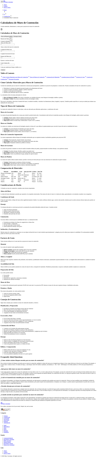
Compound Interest (8, 438)
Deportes (6, 430)
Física (5, 429)
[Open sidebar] (2, 2)
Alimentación (7, 422)
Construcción (7, 417)
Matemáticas (7, 426)
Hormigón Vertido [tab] (17, 36)
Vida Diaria (6, 420)
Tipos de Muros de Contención (37, 77)
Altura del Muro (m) (5, 42)
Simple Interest (7, 442)
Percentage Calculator (9, 439)
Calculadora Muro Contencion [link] (11, 17)
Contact (5, 6)
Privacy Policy (7, 7)
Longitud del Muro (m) (6, 49)
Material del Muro (5, 38)
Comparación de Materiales (52, 77)
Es (4, 14)
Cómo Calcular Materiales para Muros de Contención (15, 77)
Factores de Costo (80, 77)
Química (6, 416)
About (5, 4)
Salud (5, 425)
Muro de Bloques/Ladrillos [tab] (7, 36)
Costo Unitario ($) (5, 63)
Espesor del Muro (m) (6, 56)
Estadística (6, 432)
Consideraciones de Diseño (67, 77)
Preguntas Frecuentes (14, 79)
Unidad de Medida (5, 41)
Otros (5, 428)
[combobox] (10, 38)
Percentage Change (8, 443)
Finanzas (6, 421)
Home (5, 10)
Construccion (7, 16)
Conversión (6, 418)
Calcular (3, 69)
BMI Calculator (7, 440)
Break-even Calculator (9, 445)
